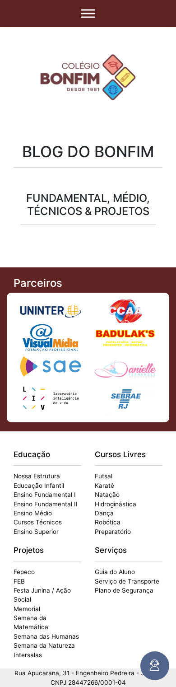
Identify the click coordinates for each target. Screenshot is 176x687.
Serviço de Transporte (127, 581)
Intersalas (28, 655)
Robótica (107, 522)
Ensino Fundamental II (46, 504)
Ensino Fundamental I (45, 494)
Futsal (103, 476)
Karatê (104, 485)
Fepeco (24, 571)
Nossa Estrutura (37, 476)
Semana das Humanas (46, 636)
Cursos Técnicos (38, 522)
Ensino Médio (33, 513)
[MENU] (88, 13)
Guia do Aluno (115, 571)
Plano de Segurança (124, 590)
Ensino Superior (36, 531)
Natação (107, 494)
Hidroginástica (115, 504)
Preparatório (113, 531)
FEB (19, 581)
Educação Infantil (39, 485)
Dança (104, 513)
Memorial (27, 608)
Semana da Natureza (44, 645)
